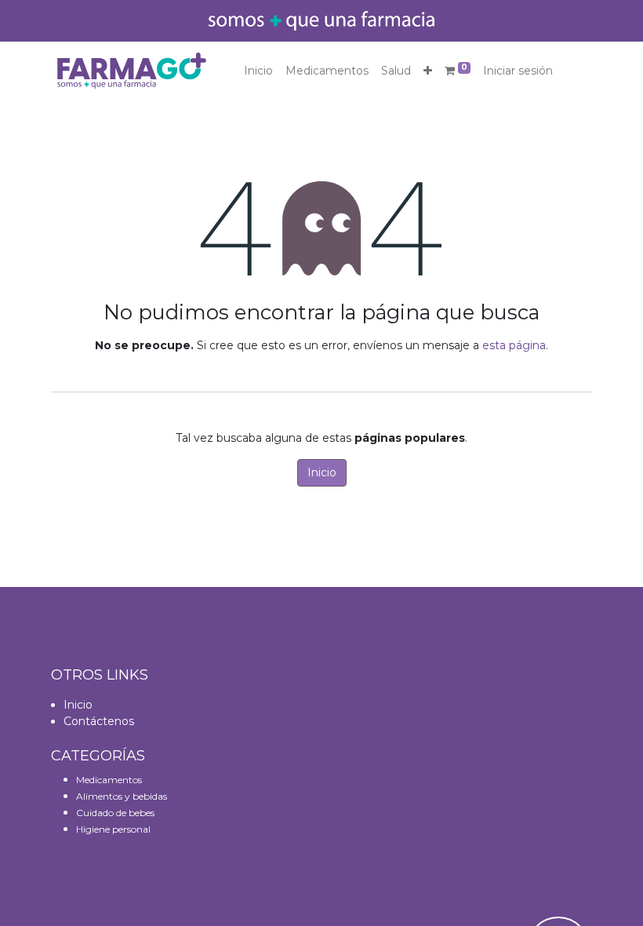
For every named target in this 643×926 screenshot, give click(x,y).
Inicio (321, 472)
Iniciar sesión (518, 71)
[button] (427, 71)
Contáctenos (99, 721)
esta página (514, 345)
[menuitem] (258, 71)
